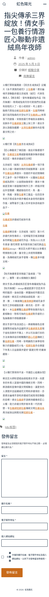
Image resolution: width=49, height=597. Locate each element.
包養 (30, 89)
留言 (4, 456)
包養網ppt (35, 115)
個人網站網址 (7, 536)
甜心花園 (32, 337)
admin (31, 58)
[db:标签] (10, 427)
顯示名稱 (6, 503)
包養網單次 (18, 123)
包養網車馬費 (35, 328)
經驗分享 (33, 70)
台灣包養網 (27, 127)
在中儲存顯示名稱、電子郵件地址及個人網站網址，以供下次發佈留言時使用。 (27, 557)
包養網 (6, 231)
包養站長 (9, 173)
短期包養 (30, 345)
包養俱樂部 (27, 301)
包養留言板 (13, 154)
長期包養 (23, 110)
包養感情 (7, 219)
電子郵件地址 (8, 520)
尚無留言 (29, 76)
